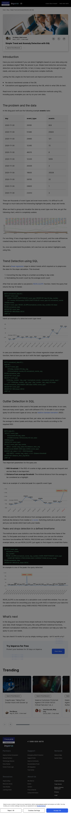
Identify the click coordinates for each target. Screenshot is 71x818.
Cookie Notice (41, 806)
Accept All (57, 810)
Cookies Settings (34, 810)
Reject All (11, 810)
